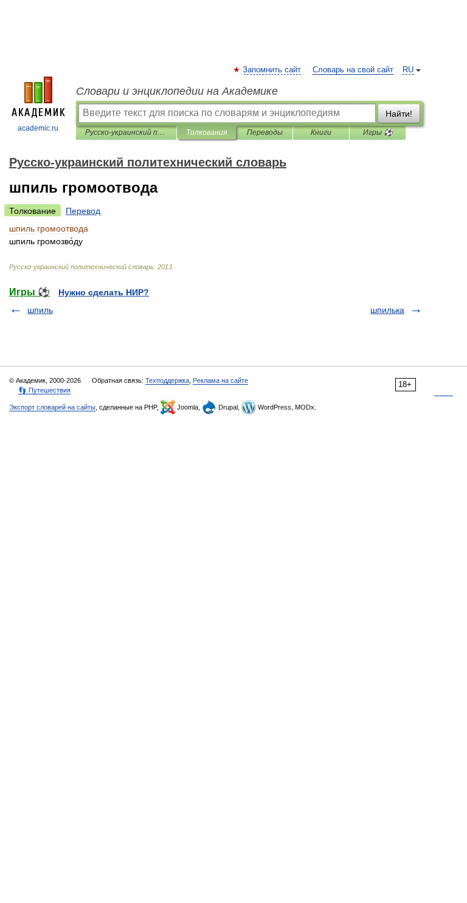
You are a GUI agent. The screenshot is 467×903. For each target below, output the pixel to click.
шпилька (387, 310)
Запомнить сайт (272, 70)
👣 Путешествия (44, 390)
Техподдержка (167, 380)
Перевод (83, 211)
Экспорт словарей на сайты (52, 407)
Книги (321, 132)
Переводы (265, 132)
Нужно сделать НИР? (103, 292)
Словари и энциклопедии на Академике (177, 91)
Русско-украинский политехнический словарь (126, 132)
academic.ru (38, 128)
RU (408, 70)
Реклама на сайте (220, 380)
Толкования (206, 132)
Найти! (399, 113)
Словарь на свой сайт (353, 70)
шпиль (40, 310)
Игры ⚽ (378, 132)
